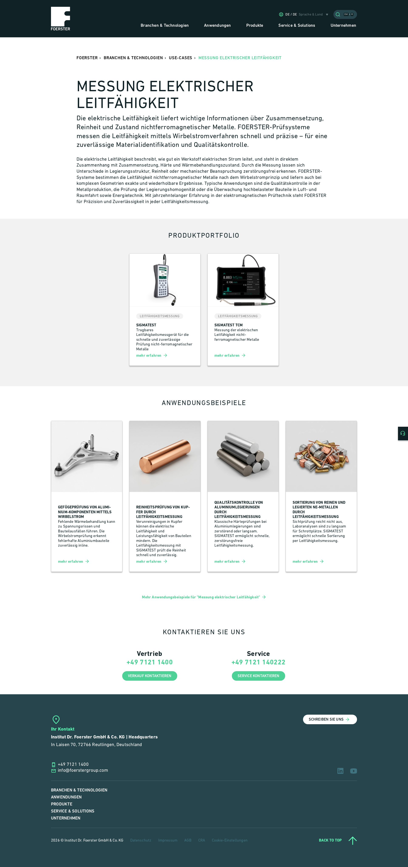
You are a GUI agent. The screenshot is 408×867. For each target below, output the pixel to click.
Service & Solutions (72, 811)
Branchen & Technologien (79, 790)
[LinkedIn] (340, 771)
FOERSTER (87, 58)
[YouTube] (353, 771)
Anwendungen (66, 797)
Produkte (61, 804)
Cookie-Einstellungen (230, 841)
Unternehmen (65, 818)
